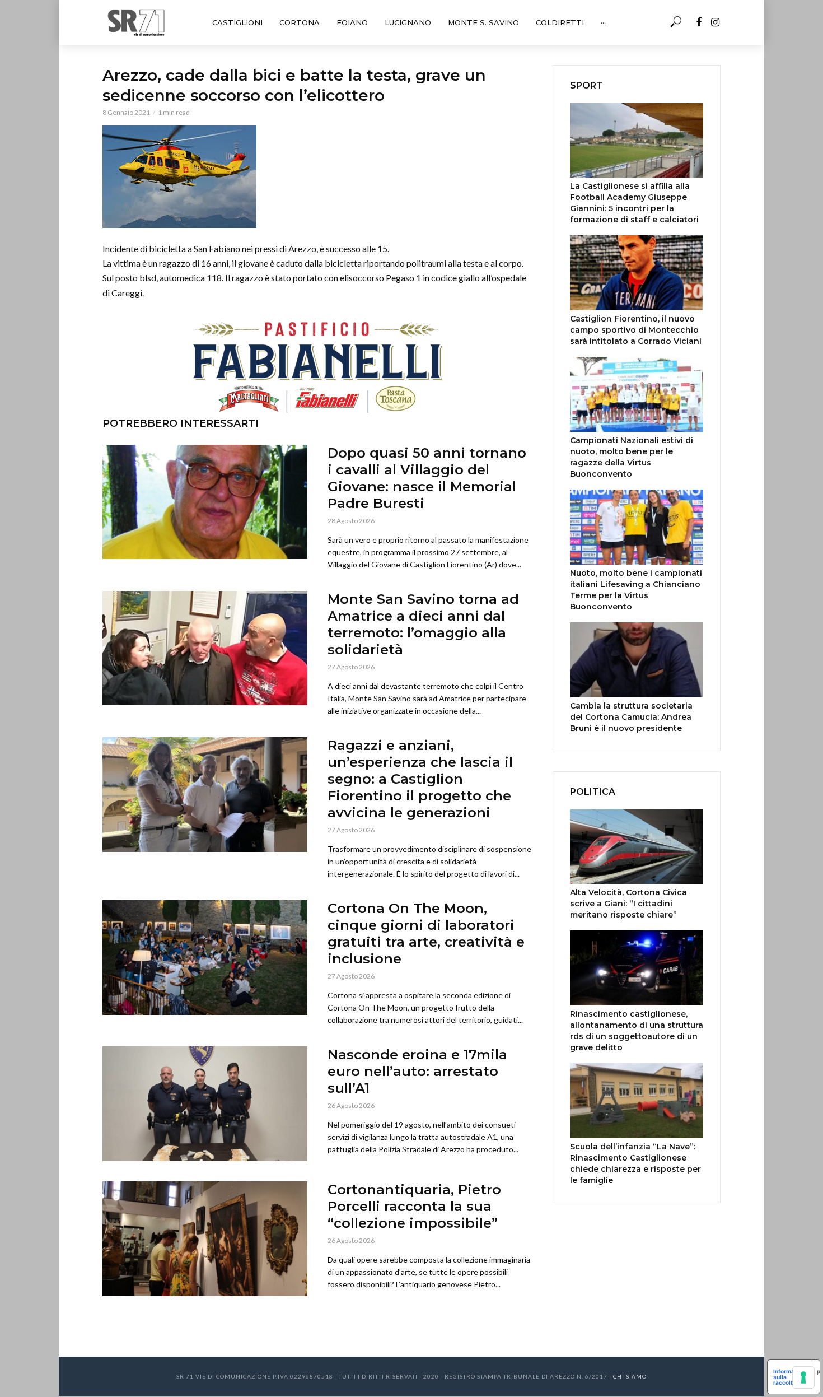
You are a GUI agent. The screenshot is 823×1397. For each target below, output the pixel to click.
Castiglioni (237, 22)
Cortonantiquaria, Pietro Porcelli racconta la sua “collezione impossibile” (414, 1206)
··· (603, 22)
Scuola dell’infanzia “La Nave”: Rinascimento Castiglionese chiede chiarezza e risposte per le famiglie (635, 1163)
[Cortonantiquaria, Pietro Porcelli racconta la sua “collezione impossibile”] (204, 1238)
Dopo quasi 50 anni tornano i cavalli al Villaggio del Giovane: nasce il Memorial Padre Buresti (427, 478)
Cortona (299, 22)
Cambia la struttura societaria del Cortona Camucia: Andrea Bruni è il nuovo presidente (631, 717)
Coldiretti (560, 22)
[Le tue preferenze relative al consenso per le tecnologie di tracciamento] (803, 1377)
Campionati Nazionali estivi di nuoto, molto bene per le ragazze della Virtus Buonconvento (631, 457)
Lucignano (408, 22)
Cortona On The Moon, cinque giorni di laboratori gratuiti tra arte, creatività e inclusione (426, 933)
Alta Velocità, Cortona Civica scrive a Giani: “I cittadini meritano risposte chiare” (628, 903)
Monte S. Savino (483, 22)
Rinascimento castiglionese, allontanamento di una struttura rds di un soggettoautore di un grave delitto (636, 1031)
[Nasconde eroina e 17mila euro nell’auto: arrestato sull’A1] (204, 1103)
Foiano (352, 22)
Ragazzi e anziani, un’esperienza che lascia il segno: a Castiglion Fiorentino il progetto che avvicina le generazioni (420, 779)
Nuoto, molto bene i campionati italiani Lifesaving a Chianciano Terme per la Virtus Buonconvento (636, 590)
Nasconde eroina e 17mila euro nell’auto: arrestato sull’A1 (417, 1071)
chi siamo (630, 1376)
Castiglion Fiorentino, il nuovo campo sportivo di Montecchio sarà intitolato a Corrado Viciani (636, 330)
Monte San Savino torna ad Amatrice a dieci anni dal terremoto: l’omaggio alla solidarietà (423, 624)
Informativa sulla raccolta (789, 1377)
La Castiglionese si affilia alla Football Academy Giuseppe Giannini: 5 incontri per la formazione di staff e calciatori (634, 203)
